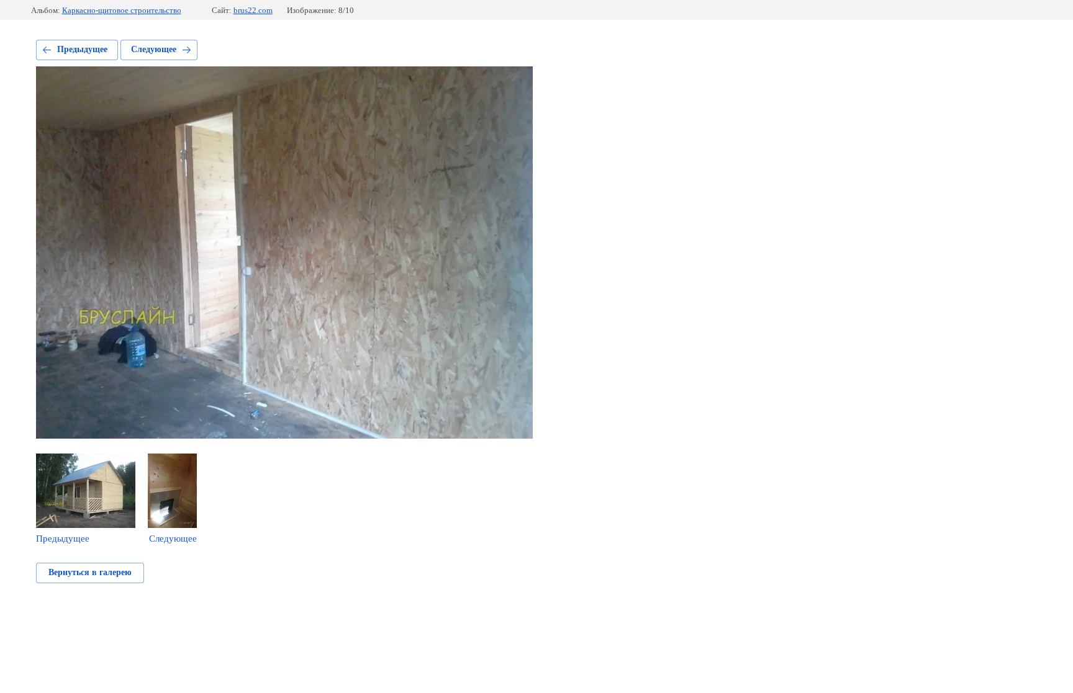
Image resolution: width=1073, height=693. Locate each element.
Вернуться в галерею (90, 572)
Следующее (153, 49)
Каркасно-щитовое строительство (121, 10)
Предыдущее (82, 49)
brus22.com (253, 10)
